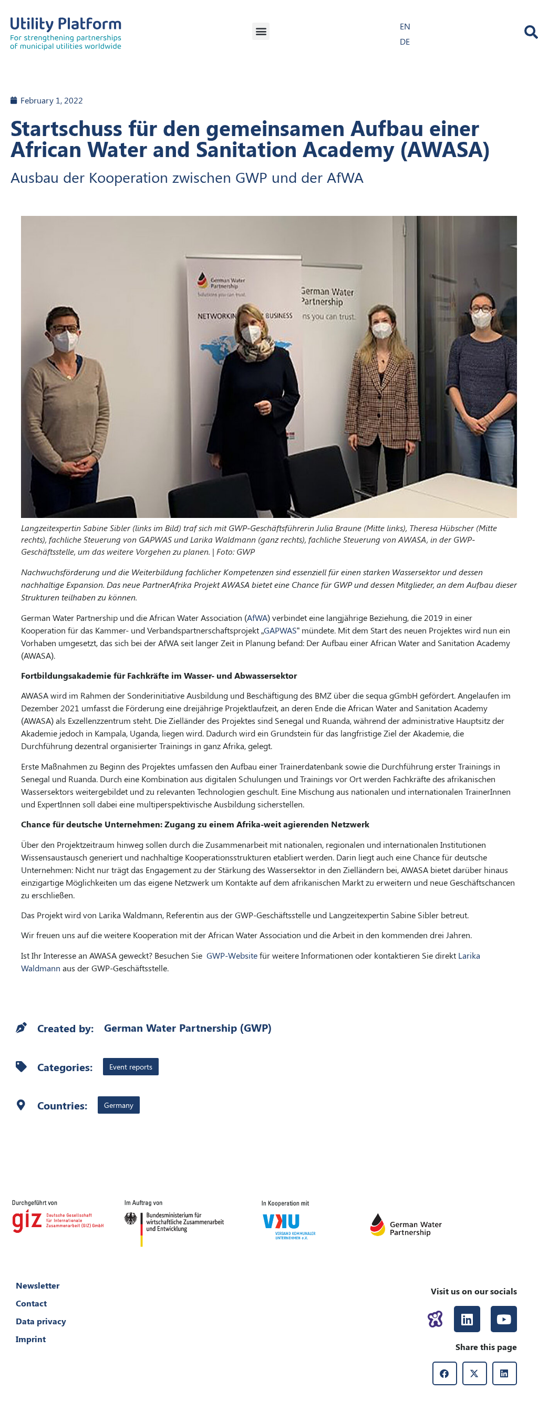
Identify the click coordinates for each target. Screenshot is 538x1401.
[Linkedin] (467, 1319)
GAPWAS (280, 630)
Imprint (31, 1338)
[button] (261, 31)
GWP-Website (231, 955)
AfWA (257, 617)
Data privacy (41, 1320)
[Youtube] (504, 1319)
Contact (31, 1303)
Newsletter (37, 1285)
